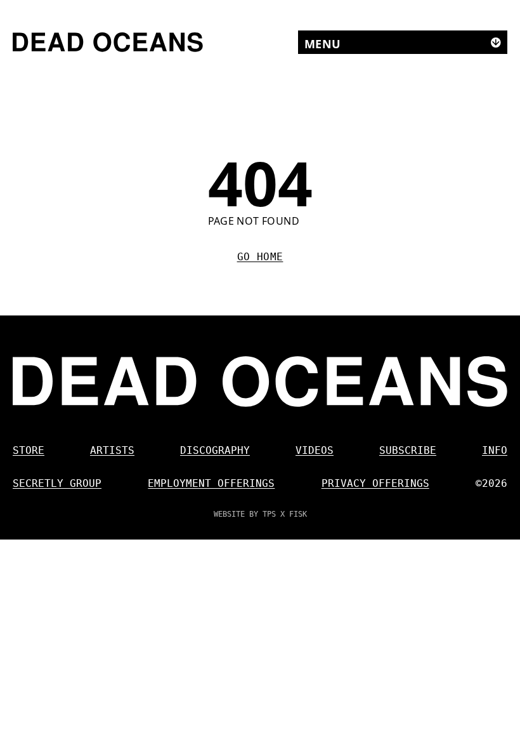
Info (494, 450)
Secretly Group (57, 483)
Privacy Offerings (375, 483)
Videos (315, 450)
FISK (298, 514)
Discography (215, 450)
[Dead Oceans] (108, 42)
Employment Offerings (211, 483)
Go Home (260, 257)
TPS (269, 514)
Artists (112, 450)
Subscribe (407, 450)
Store (28, 450)
